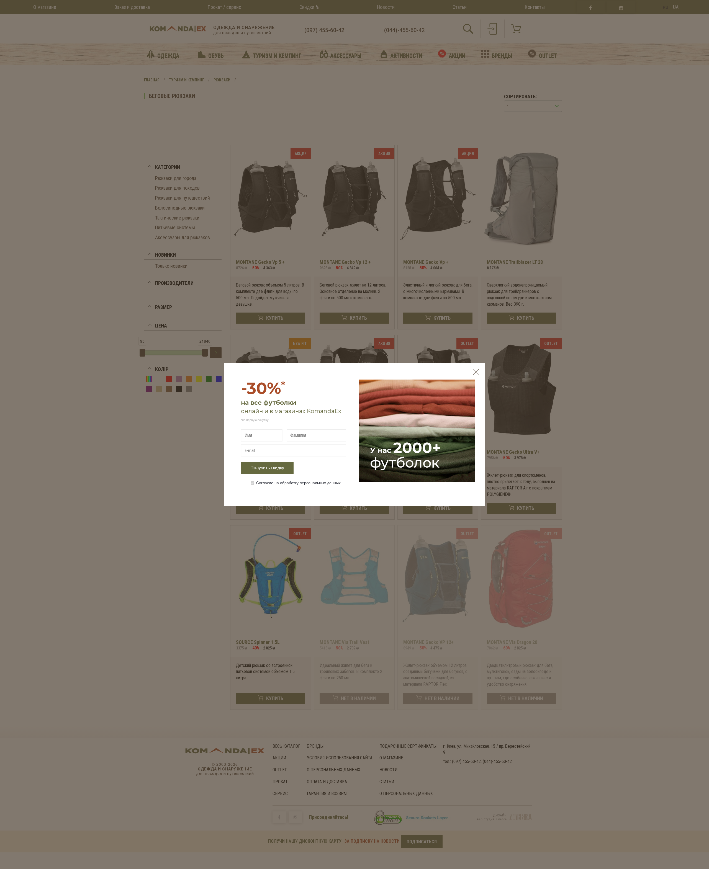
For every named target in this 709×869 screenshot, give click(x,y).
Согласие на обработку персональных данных (298, 482)
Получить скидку (267, 467)
